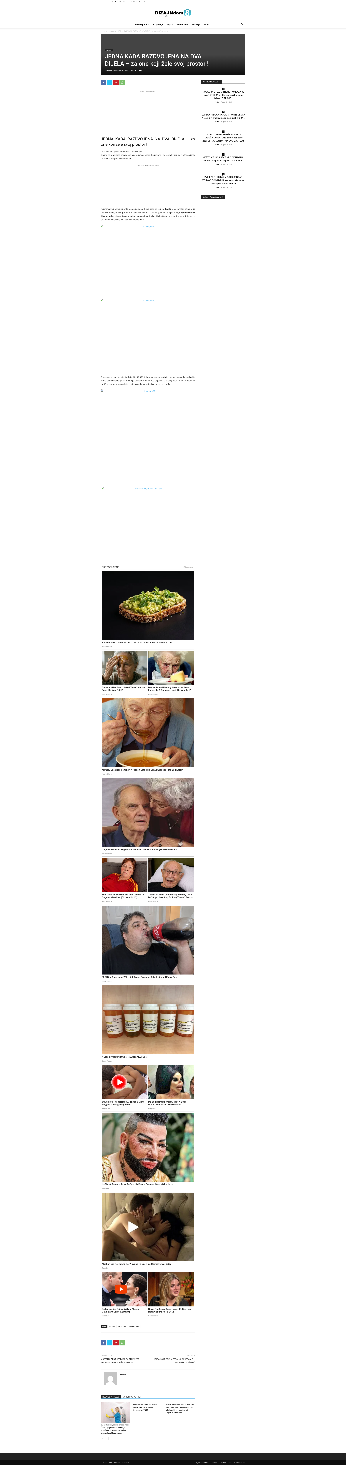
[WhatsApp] (122, 82)
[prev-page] (102, 1438)
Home (103, 31)
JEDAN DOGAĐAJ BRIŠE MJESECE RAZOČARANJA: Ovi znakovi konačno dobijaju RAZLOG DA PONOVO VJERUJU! (223, 137)
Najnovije (158, 24)
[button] (242, 25)
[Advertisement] (148, 112)
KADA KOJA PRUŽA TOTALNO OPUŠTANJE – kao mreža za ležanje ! (174, 1360)
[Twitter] (109, 82)
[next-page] (107, 1438)
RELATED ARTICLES (110, 1397)
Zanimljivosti (142, 24)
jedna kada (122, 1326)
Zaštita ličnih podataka (139, 2)
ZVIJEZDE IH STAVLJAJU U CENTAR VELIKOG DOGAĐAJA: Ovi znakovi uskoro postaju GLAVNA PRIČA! (223, 180)
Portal (217, 102)
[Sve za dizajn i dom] (173, 13)
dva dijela (112, 1326)
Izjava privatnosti (107, 2)
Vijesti (170, 24)
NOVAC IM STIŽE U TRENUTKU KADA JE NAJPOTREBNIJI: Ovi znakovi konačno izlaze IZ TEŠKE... (223, 95)
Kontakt (118, 2)
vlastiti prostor (134, 1326)
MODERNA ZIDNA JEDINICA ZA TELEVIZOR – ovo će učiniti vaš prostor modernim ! (121, 1360)
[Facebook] (103, 82)
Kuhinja (196, 24)
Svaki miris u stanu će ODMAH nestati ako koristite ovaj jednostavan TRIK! (145, 1407)
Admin (109, 70)
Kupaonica (112, 31)
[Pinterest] (116, 82)
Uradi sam (182, 24)
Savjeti (207, 24)
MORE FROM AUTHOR (132, 1397)
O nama (126, 2)
